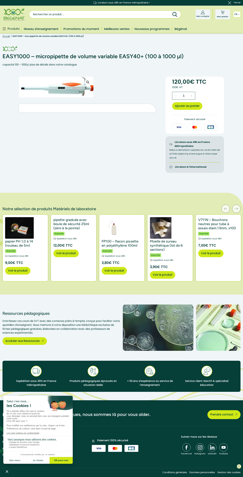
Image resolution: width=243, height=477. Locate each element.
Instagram (199, 453)
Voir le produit (18, 271)
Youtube (223, 453)
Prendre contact (221, 414)
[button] (88, 82)
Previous (226, 209)
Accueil (6, 36)
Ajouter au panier (187, 106)
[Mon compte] (203, 12)
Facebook (186, 453)
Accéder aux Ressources (22, 341)
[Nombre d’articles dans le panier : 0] (223, 12)
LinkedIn (212, 453)
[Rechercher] (175, 14)
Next (236, 209)
